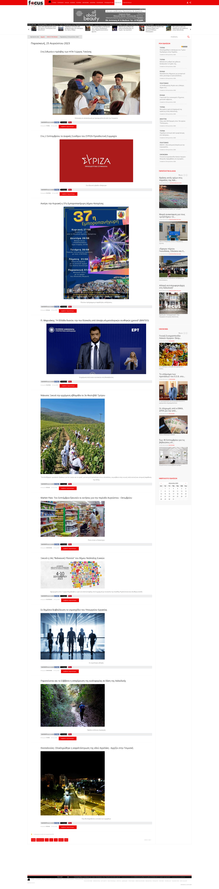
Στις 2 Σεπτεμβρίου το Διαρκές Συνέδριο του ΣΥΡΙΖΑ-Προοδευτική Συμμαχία (79, 136)
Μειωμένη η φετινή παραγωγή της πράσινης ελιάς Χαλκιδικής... (171, 110)
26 (181, 496)
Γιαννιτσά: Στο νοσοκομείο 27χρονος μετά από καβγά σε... (172, 98)
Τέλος (66, 840)
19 (181, 494)
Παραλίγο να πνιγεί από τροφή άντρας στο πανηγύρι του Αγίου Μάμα (128, 28)
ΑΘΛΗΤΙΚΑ (92, 2)
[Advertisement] (79, 860)
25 (177, 496)
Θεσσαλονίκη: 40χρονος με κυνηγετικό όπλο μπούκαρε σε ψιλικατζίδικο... (172, 75)
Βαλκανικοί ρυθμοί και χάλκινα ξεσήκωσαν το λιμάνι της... (170, 63)
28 (161, 499)
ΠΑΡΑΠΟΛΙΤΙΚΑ (96, 881)
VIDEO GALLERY (183, 881)
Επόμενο (61, 840)
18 (177, 494)
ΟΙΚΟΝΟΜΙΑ (85, 2)
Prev (184, 175)
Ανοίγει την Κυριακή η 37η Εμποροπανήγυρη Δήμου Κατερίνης (72, 203)
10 (173, 491)
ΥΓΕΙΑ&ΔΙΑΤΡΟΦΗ (109, 2)
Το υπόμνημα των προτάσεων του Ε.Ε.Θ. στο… (172, 375)
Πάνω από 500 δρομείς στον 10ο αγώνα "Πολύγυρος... (172, 122)
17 (173, 494)
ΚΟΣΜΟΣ (72, 2)
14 (161, 494)
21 (161, 496)
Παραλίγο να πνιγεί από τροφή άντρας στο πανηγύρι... (172, 134)
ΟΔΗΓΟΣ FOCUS (127, 2)
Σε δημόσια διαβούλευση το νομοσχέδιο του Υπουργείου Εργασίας (74, 609)
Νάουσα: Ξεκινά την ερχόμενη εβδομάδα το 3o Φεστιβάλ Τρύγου (73, 395)
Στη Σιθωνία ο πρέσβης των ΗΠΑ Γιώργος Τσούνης (66, 51)
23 (169, 496)
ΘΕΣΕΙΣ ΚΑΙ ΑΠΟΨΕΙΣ (140, 881)
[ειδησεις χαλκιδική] (50, 2)
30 (169, 499)
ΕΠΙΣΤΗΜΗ (161, 881)
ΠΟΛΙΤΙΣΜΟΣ (99, 2)
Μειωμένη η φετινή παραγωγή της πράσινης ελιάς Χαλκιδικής (72, 28)
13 (185, 491)
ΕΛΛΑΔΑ (67, 2)
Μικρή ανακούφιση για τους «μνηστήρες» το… (172, 215)
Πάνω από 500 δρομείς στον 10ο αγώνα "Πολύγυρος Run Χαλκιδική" (101, 28)
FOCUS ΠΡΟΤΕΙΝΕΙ (88, 881)
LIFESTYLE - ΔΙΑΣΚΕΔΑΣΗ (121, 881)
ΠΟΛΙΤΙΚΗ (78, 2)
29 (165, 499)
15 (165, 494)
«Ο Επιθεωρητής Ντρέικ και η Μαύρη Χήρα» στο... (172, 86)
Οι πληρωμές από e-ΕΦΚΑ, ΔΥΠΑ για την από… (171, 409)
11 (177, 491)
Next (187, 175)
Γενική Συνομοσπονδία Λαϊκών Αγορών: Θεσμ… (170, 337)
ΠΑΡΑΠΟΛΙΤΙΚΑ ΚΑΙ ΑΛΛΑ (176, 183)
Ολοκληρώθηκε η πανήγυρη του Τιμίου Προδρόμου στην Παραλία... (172, 51)
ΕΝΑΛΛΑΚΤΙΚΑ (148, 881)
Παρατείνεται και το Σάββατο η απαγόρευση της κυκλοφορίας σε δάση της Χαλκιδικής (83, 680)
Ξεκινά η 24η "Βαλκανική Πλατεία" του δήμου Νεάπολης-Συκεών (72, 558)
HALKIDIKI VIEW (175, 881)
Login (187, 2)
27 (185, 496)
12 (181, 491)
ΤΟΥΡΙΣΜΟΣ (60, 2)
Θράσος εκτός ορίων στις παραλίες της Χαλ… (170, 178)
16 (169, 494)
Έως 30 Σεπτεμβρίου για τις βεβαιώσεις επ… (172, 441)
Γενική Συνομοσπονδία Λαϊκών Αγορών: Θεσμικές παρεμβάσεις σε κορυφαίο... (173, 158)
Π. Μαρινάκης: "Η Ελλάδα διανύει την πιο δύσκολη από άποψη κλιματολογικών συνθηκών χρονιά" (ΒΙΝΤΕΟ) (95, 320)
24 (173, 496)
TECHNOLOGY (168, 881)
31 (173, 499)
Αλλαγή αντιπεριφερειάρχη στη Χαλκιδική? (172, 286)
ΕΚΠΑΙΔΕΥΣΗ (155, 881)
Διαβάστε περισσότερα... (67, 126)
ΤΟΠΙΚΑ (54, 2)
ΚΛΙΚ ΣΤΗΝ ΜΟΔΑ (112, 881)
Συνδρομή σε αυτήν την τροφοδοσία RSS (44, 834)
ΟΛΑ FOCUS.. (87, 879)
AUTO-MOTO (104, 881)
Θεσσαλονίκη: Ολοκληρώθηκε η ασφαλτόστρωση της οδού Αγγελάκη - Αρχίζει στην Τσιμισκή (87, 747)
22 (165, 496)
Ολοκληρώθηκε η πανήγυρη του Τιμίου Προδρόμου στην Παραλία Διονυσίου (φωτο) (155, 29)
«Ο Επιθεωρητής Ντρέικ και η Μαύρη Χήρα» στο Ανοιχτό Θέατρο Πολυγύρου (47, 29)
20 (185, 494)
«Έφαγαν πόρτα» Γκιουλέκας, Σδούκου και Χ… (172, 249)
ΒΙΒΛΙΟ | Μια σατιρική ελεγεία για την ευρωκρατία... (172, 146)
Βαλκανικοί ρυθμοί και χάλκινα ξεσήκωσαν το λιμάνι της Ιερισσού (180, 28)
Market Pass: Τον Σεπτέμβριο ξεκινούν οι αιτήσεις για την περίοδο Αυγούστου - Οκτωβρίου (86, 497)
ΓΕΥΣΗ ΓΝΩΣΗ (131, 881)
